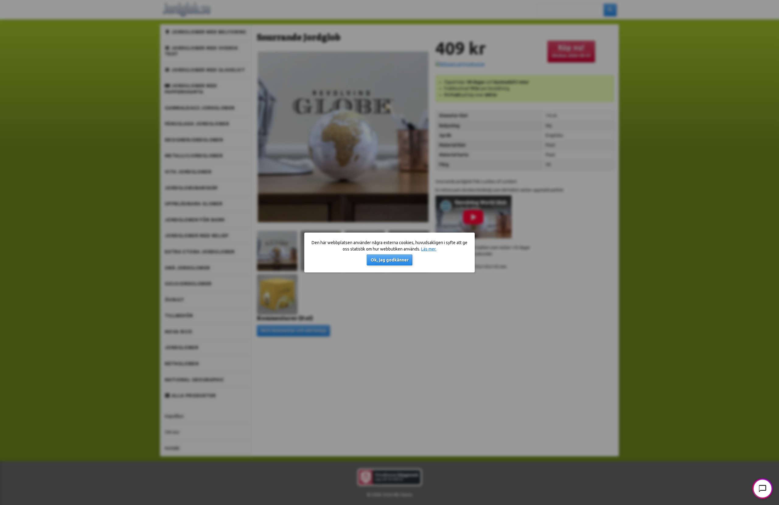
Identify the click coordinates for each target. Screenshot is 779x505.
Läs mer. (428, 249)
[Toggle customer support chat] (762, 488)
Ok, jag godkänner (390, 260)
